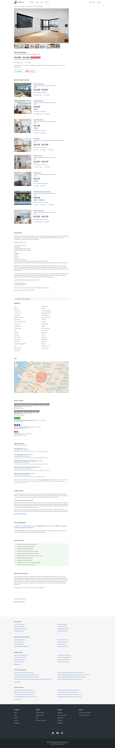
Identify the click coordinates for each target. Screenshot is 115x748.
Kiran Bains (37, 147)
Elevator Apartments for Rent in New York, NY (24, 692)
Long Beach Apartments (63, 628)
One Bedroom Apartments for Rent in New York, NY (69, 694)
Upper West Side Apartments (21, 655)
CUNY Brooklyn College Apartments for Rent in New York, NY (72, 677)
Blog (42, 2)
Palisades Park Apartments (20, 628)
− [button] (16, 366)
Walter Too (37, 111)
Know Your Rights (26, 299)
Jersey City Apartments (19, 626)
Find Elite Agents (40, 712)
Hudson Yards (38, 156)
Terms (15, 718)
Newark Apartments (19, 631)
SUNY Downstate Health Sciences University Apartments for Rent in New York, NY (33, 679)
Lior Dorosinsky (38, 183)
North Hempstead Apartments (21, 646)
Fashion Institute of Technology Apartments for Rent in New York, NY (74, 675)
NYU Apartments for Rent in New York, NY (24, 672)
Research (60, 712)
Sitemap (60, 720)
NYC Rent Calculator (41, 720)
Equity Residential (39, 202)
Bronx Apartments (62, 644)
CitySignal (60, 723)
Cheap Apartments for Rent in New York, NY (24, 690)
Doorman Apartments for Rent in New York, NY (68, 690)
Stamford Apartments (63, 631)
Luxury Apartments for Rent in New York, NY (68, 692)
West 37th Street (38, 101)
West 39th (36, 139)
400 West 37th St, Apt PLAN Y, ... (43, 192)
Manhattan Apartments (19, 639)
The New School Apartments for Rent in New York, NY (26, 677)
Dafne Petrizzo (38, 164)
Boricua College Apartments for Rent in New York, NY (70, 679)
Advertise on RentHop (85, 712)
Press (15, 715)
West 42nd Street (38, 84)
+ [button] (16, 363)
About (15, 712)
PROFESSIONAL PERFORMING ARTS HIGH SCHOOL (26, 461)
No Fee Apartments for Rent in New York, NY (24, 694)
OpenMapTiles (58, 392)
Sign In (99, 2)
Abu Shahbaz (38, 92)
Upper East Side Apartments (64, 657)
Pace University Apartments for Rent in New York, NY (26, 675)
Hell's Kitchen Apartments (20, 657)
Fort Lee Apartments (62, 626)
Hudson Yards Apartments (20, 513)
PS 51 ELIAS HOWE (18, 448)
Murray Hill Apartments (63, 661)
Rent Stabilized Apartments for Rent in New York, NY (70, 696)
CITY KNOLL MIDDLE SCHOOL (21, 454)
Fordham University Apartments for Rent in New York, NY (71, 672)
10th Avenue (37, 173)
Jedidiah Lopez (38, 219)
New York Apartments (19, 624)
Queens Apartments (19, 642)
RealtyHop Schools (45, 479)
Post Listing (92, 2)
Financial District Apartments (64, 655)
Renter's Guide (40, 715)
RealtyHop (16, 723)
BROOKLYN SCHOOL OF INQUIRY (22, 473)
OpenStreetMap (65, 392)
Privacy (16, 720)
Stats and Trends (62, 715)
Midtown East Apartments (64, 659)
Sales (37, 2)
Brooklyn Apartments (63, 639)
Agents (47, 2)
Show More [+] (17, 664)
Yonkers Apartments (62, 624)
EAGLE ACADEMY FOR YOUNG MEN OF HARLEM (25, 467)
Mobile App (61, 718)
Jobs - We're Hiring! (84, 715)
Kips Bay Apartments (19, 661)
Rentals (32, 2)
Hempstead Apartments (63, 642)
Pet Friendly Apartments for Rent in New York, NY (25, 696)
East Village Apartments (19, 659)
